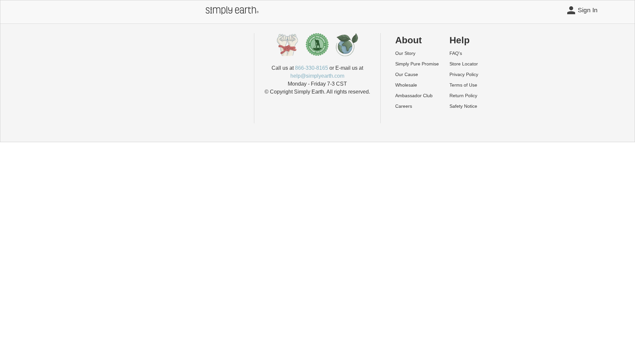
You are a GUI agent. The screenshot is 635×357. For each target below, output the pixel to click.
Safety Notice (463, 106)
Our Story (405, 53)
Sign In (588, 10)
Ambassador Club (414, 95)
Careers (403, 106)
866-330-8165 (311, 68)
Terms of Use (463, 85)
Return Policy (463, 95)
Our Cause (406, 74)
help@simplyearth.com (317, 76)
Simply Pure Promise (417, 63)
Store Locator (463, 63)
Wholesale (406, 85)
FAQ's (455, 53)
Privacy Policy (463, 74)
